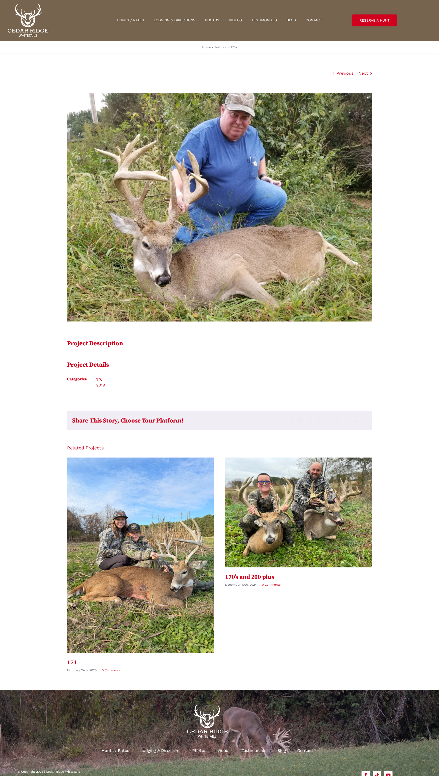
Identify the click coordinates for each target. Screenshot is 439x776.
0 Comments (111, 670)
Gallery (140, 555)
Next (363, 73)
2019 (100, 385)
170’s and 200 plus (249, 577)
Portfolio (220, 47)
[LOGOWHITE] (28, 6)
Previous (345, 73)
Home (206, 47)
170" (100, 379)
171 (72, 662)
